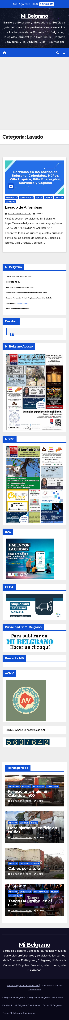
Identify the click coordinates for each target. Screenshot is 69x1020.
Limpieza (59, 198)
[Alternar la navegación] (64, 52)
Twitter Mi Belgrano (52, 1005)
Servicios (10, 202)
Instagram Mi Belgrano (13, 997)
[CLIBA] (34, 606)
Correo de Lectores (29, 863)
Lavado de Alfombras (23, 207)
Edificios (24, 823)
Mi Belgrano (34, 16)
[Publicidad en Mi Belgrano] (30, 641)
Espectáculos (41, 892)
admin (39, 213)
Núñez (34, 823)
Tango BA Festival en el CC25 (30, 903)
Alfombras (11, 198)
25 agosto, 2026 (21, 801)
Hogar (39, 198)
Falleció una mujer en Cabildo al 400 (28, 793)
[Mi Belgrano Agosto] (34, 391)
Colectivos (52, 786)
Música (54, 892)
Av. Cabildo (38, 786)
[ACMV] (26, 700)
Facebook (7, 1005)
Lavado (48, 198)
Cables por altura (24, 868)
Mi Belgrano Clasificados (27, 1005)
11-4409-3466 (23, 303)
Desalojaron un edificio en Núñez (32, 830)
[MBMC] (34, 484)
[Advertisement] (34, 93)
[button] (57, 52)
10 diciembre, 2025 (19, 213)
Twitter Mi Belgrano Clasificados (18, 1013)
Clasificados (26, 198)
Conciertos (25, 892)
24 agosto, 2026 (21, 874)
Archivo (26, 786)
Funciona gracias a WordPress (23, 985)
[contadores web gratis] (28, 742)
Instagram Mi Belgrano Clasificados (45, 997)
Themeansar (34, 989)
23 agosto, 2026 (21, 910)
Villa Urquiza (15, 896)
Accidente (14, 786)
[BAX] (30, 558)
